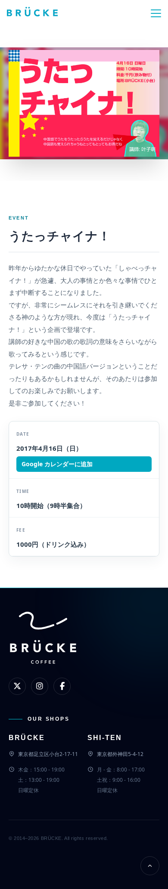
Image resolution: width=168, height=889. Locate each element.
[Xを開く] (17, 686)
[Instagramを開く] (39, 686)
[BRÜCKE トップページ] (43, 652)
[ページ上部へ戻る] (149, 865)
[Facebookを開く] (62, 686)
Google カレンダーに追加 (57, 464)
